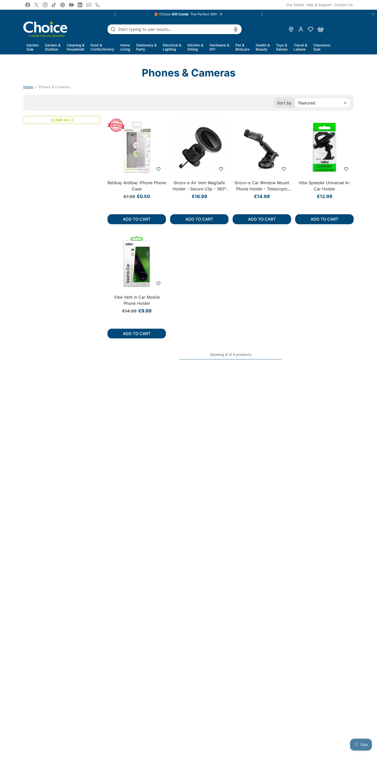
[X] (36, 5)
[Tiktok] (53, 5)
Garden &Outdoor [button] (53, 47)
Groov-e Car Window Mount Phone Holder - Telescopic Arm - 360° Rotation (261, 186)
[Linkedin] (80, 5)
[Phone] (97, 5)
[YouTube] (71, 5)
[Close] (373, 14)
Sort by (284, 102)
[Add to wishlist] (158, 169)
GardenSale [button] (32, 47)
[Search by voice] (236, 29)
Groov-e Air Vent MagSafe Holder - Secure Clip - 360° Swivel (199, 186)
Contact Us (343, 5)
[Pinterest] (62, 5)
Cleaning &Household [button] (75, 47)
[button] (310, 29)
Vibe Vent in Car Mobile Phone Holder (137, 300)
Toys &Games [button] (281, 47)
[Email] (88, 5)
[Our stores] (291, 29)
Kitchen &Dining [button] (195, 47)
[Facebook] (27, 5)
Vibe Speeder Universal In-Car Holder (324, 185)
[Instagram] (45, 5)
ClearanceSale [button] (321, 47)
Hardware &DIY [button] (219, 47)
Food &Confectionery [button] (102, 47)
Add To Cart (137, 219)
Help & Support (319, 5)
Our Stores (295, 5)
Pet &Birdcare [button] (242, 47)
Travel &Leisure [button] (300, 47)
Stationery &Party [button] (146, 47)
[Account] (301, 29)
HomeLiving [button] (125, 47)
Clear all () (62, 120)
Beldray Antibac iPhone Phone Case (136, 185)
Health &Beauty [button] (263, 47)
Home (28, 87)
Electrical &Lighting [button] (172, 47)
